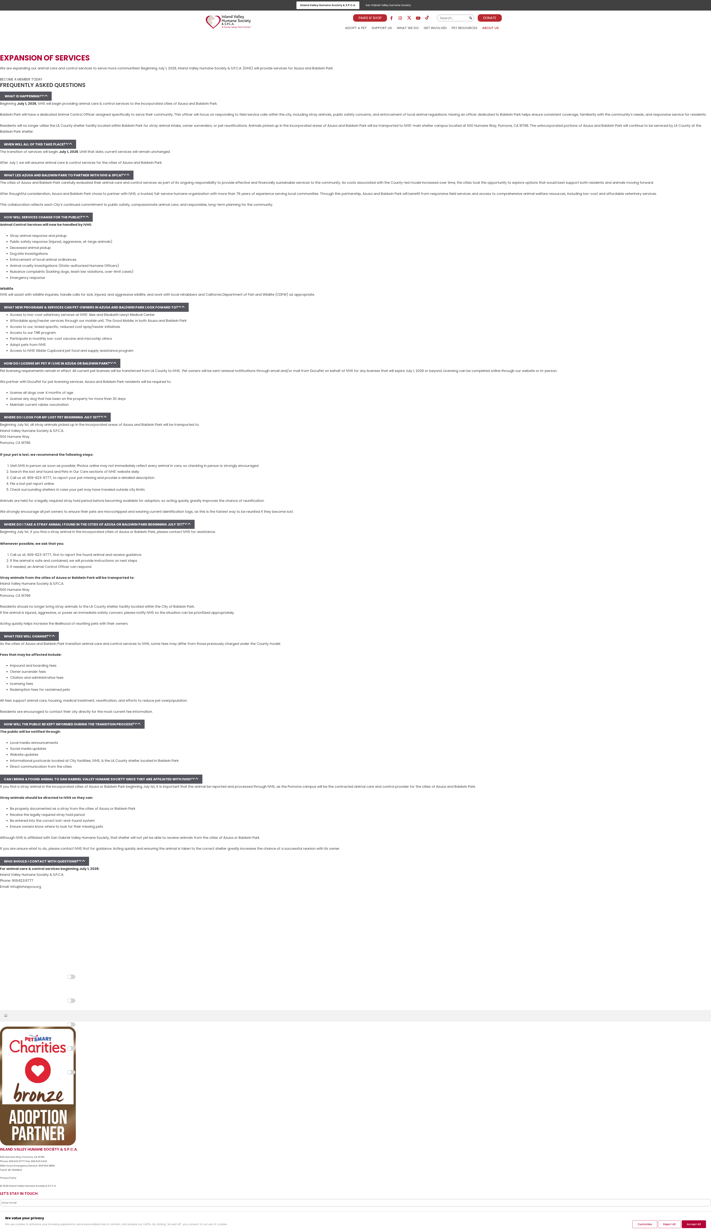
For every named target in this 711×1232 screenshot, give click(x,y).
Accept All (694, 1224)
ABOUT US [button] (490, 27)
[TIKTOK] (427, 18)
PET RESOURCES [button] (464, 27)
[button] (470, 18)
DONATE (489, 18)
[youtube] (418, 18)
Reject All (669, 1224)
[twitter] (409, 18)
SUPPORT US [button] (382, 27)
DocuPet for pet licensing (48, 381)
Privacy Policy (8, 1178)
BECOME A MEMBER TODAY (21, 79)
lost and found (41, 471)
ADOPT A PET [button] (356, 27)
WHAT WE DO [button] (408, 27)
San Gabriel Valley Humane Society (388, 5)
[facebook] (391, 18)
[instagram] (400, 18)
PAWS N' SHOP (370, 18)
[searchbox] (455, 18)
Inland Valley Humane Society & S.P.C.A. (328, 5)
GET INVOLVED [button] (435, 27)
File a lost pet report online (32, 483)
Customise (644, 1224)
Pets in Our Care (74, 471)
